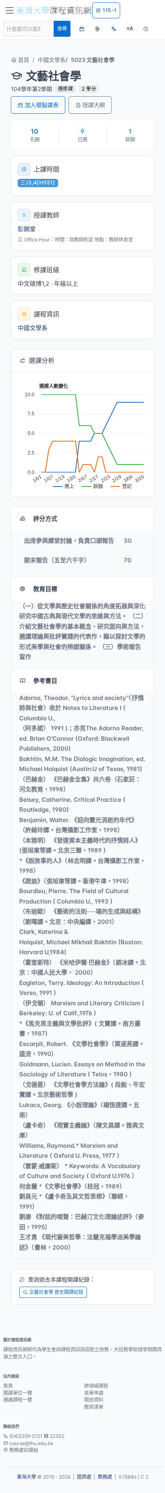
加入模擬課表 (41, 104)
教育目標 (45, 589)
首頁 (22, 59)
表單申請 (93, 1393)
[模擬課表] (82, 29)
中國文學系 (52, 59)
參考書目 (45, 680)
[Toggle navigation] (9, 10)
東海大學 (26, 1477)
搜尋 (62, 29)
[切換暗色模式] (146, 29)
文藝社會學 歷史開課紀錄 (56, 1292)
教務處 (105, 1477)
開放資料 (93, 1400)
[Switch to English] (114, 29)
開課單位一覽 (17, 1393)
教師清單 (93, 1407)
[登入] (98, 29)
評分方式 (45, 518)
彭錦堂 (27, 229)
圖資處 (84, 1477)
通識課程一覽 (17, 1400)
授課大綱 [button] (93, 104)
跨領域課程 (96, 1386)
